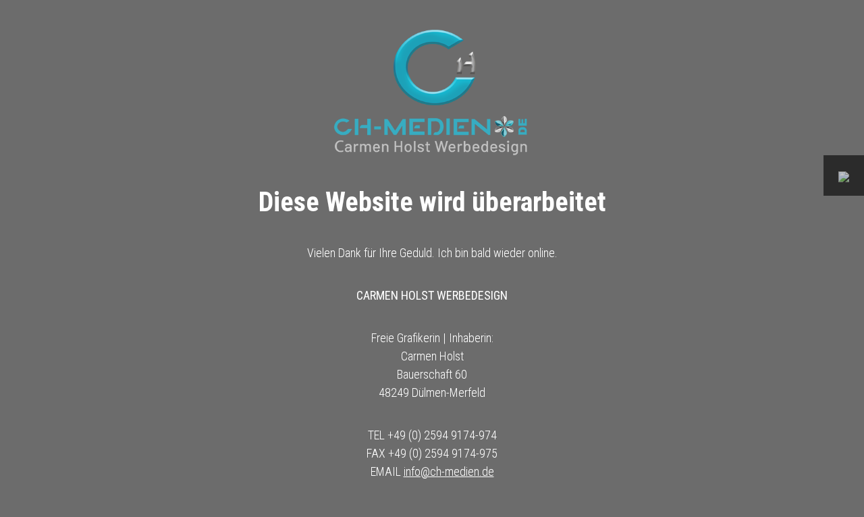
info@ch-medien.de (449, 471)
